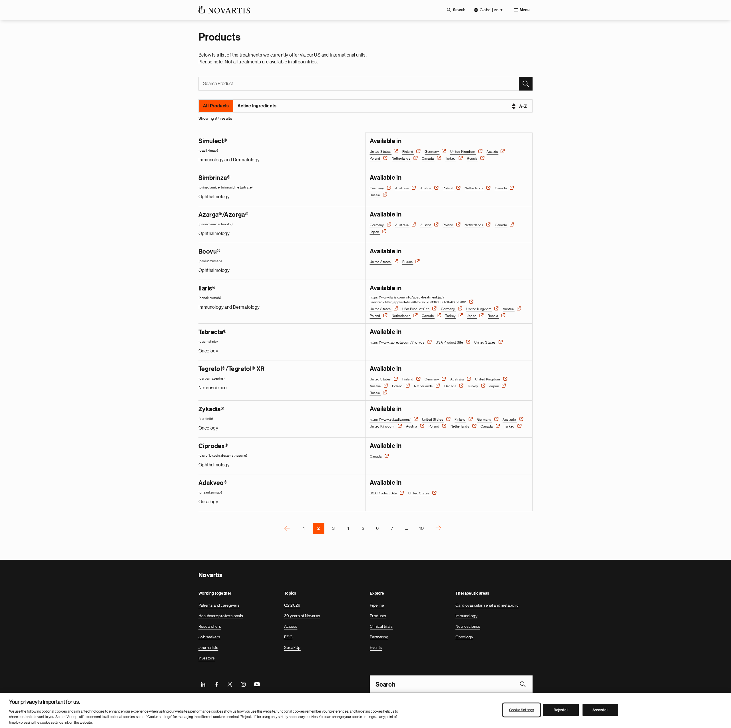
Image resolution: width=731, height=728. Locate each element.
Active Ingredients (257, 106)
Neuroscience (467, 626)
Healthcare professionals (220, 616)
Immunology (466, 616)
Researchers (209, 626)
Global (489, 10)
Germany (432, 151)
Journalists (208, 647)
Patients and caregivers (219, 605)
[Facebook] (216, 684)
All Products (216, 106)
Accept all (601, 710)
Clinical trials (381, 626)
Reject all (561, 710)
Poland (375, 158)
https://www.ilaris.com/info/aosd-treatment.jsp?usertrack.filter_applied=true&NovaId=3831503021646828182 (418, 300)
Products (378, 616)
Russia (472, 158)
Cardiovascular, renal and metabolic (487, 605)
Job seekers (209, 637)
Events (376, 647)
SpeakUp (292, 647)
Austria (492, 151)
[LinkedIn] (203, 684)
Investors (206, 658)
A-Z (523, 106)
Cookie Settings (521, 710)
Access (290, 626)
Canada (428, 158)
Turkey (450, 158)
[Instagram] (243, 684)
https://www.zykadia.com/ (390, 419)
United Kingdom (463, 151)
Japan (375, 232)
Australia (402, 188)
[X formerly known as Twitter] (229, 684)
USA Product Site (416, 309)
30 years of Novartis (302, 616)
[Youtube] (256, 684)
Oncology (464, 637)
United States (381, 151)
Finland (408, 151)
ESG (288, 637)
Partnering (379, 637)
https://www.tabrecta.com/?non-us (397, 342)
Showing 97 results (215, 118)
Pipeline (377, 605)
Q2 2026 (292, 605)
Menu (525, 10)
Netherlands (401, 158)
